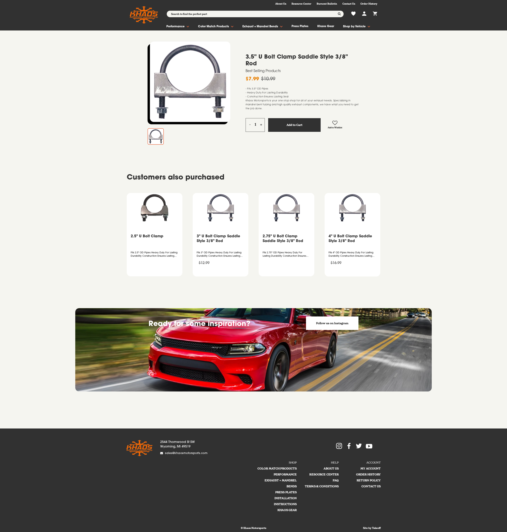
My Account (370, 468)
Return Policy (369, 480)
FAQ (336, 480)
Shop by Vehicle (354, 26)
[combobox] (255, 13)
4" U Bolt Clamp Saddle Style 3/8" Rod (350, 239)
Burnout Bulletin (327, 3)
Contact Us (348, 3)
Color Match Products (213, 26)
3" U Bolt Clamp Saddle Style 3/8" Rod (218, 239)
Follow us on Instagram (332, 323)
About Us (280, 3)
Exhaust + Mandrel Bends (260, 26)
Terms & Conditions (322, 486)
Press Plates (300, 26)
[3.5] (190, 82)
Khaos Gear (325, 26)
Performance (175, 26)
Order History (368, 3)
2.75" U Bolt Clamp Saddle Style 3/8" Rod (283, 239)
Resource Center (301, 3)
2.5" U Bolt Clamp (147, 236)
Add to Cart (294, 125)
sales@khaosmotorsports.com (186, 453)
